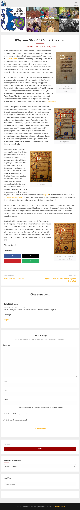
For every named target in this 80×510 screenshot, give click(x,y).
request (46, 195)
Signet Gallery (12, 59)
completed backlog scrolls (13, 197)
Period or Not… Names (14, 278)
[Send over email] (30, 261)
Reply (6, 320)
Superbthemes (60, 506)
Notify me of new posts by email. (16, 420)
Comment (7, 345)
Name (5, 381)
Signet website (50, 101)
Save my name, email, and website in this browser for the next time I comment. (41, 407)
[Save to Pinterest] (12, 261)
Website (5, 399)
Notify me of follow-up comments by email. (20, 414)
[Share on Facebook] (12, 256)
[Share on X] (30, 256)
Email (5, 390)
